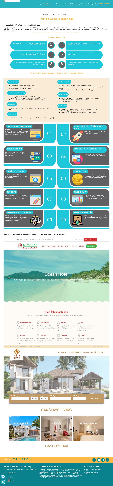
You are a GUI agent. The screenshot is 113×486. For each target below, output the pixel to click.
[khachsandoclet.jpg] (56, 291)
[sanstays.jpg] (56, 398)
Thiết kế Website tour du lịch (63, 472)
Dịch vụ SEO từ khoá (92, 472)
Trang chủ (41, 4)
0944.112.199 (104, 4)
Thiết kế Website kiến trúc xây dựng (62, 473)
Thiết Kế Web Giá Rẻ (55, 471)
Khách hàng (89, 4)
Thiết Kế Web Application (67, 469)
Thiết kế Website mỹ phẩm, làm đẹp (67, 475)
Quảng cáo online (91, 473)
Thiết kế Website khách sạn (61, 15)
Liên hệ (96, 4)
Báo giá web (60, 4)
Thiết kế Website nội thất (70, 471)
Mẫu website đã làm (91, 471)
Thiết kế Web (49, 4)
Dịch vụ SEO (69, 4)
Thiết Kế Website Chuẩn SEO (49, 469)
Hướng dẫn (79, 4)
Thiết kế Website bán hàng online (50, 478)
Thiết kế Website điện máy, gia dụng (69, 476)
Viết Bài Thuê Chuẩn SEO (93, 469)
